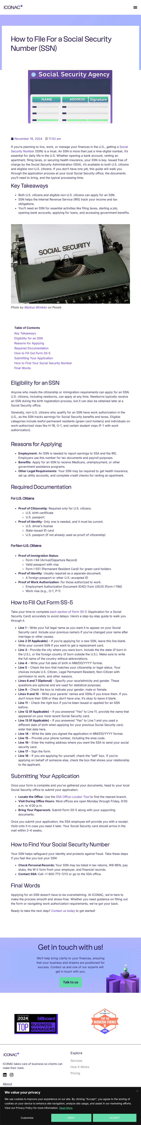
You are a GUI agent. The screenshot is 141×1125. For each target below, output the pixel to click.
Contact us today (63, 911)
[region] (70, 1106)
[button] (135, 7)
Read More (66, 1107)
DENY (71, 1117)
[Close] (137, 1091)
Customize (27, 1117)
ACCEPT (115, 1117)
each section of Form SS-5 (68, 612)
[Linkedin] (5, 1075)
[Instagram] (12, 1075)
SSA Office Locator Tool (72, 797)
